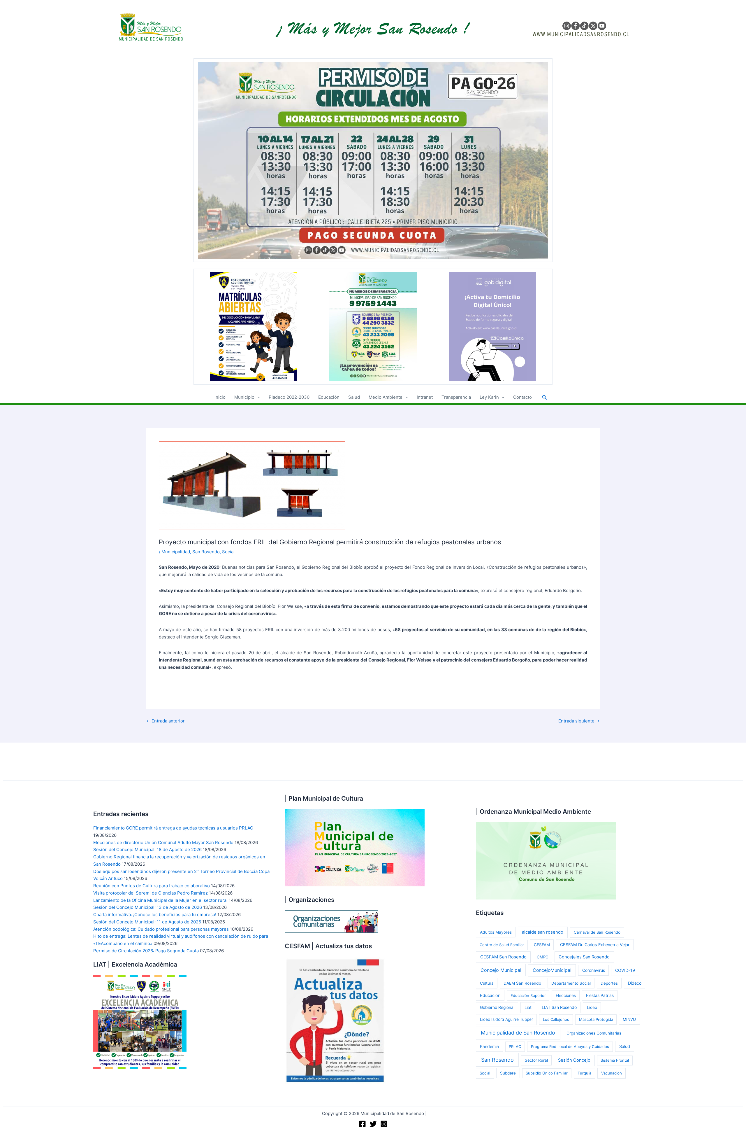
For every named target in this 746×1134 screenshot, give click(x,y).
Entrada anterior (165, 721)
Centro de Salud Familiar (502, 944)
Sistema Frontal (615, 1060)
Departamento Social (571, 983)
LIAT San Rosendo (559, 1007)
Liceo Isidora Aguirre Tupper (506, 1019)
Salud (354, 397)
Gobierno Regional (497, 1007)
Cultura (487, 983)
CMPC (542, 957)
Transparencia (456, 397)
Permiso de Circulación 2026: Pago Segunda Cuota (146, 950)
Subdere (508, 1073)
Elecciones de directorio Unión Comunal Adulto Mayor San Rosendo (163, 842)
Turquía (584, 1073)
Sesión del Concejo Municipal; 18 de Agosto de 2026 (147, 849)
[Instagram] (384, 1124)
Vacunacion (611, 1073)
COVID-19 (625, 970)
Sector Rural (536, 1060)
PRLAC (515, 1046)
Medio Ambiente (385, 397)
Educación (328, 397)
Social (228, 551)
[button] (257, 397)
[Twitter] (373, 1124)
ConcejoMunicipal (552, 970)
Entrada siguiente (579, 721)
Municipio (244, 397)
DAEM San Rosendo (522, 983)
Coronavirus (593, 970)
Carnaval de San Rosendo (597, 932)
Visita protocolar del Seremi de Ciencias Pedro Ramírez (150, 893)
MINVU (629, 1019)
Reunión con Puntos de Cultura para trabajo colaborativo (151, 885)
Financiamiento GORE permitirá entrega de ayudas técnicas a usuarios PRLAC (173, 828)
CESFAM (542, 944)
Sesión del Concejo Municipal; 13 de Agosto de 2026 (147, 907)
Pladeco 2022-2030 (289, 397)
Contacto (522, 397)
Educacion (490, 995)
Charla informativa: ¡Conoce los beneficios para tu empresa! (154, 914)
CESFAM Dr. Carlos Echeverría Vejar (594, 944)
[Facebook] (362, 1124)
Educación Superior (528, 995)
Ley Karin (489, 397)
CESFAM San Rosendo (503, 957)
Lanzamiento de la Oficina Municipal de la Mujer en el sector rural (160, 900)
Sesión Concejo (574, 1060)
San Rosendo (206, 551)
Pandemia (489, 1046)
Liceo (592, 1007)
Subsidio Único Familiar (547, 1073)
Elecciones (566, 995)
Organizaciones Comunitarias (593, 1033)
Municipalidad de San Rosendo (518, 1033)
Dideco (634, 983)
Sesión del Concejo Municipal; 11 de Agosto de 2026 (147, 922)
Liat (528, 1007)
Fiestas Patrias (600, 995)
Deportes (609, 983)
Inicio (220, 397)
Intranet (425, 397)
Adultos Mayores (496, 932)
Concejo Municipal (501, 970)
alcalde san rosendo (542, 932)
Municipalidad (175, 551)
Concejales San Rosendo (584, 957)
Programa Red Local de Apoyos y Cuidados (570, 1046)
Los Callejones (556, 1019)
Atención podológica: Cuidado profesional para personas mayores (161, 929)
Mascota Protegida (596, 1019)
